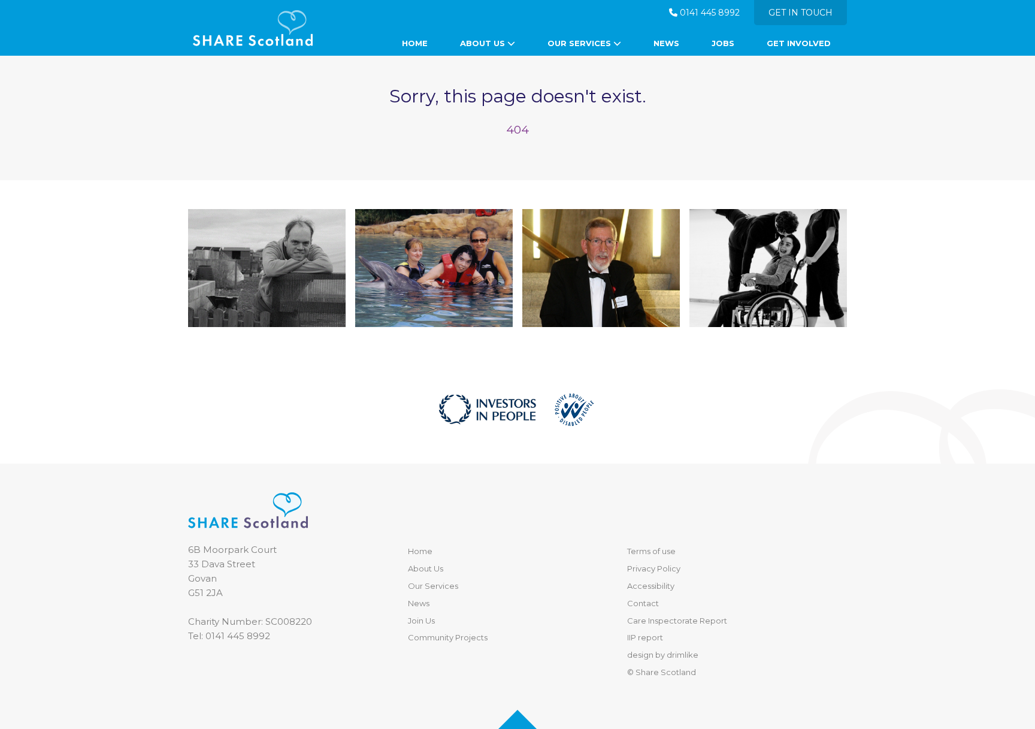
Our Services (580, 43)
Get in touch (800, 12)
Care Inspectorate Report (677, 620)
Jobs (723, 43)
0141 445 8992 (708, 12)
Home (415, 43)
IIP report (645, 637)
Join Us (421, 620)
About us (483, 43)
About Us (425, 568)
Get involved (799, 43)
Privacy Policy (653, 568)
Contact (643, 603)
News (666, 43)
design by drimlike (662, 655)
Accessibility (650, 586)
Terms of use (651, 551)
